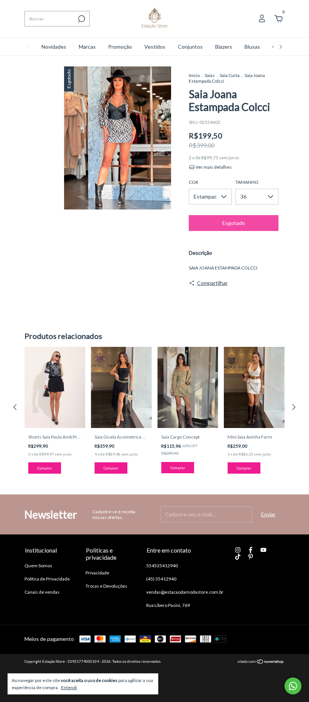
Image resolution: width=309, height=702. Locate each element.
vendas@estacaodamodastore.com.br (184, 592)
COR (193, 182)
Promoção (120, 46)
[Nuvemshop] (261, 662)
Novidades (53, 46)
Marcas (87, 46)
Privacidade (97, 573)
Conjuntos (190, 46)
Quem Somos (38, 565)
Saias (210, 75)
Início (194, 75)
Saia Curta (230, 75)
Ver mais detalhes (213, 167)
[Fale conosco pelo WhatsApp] (293, 685)
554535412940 (162, 565)
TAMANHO (247, 182)
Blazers (223, 46)
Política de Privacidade (47, 579)
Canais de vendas (42, 592)
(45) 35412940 (161, 579)
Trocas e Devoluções (106, 586)
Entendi (69, 687)
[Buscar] (81, 18)
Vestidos (154, 46)
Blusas (252, 46)
